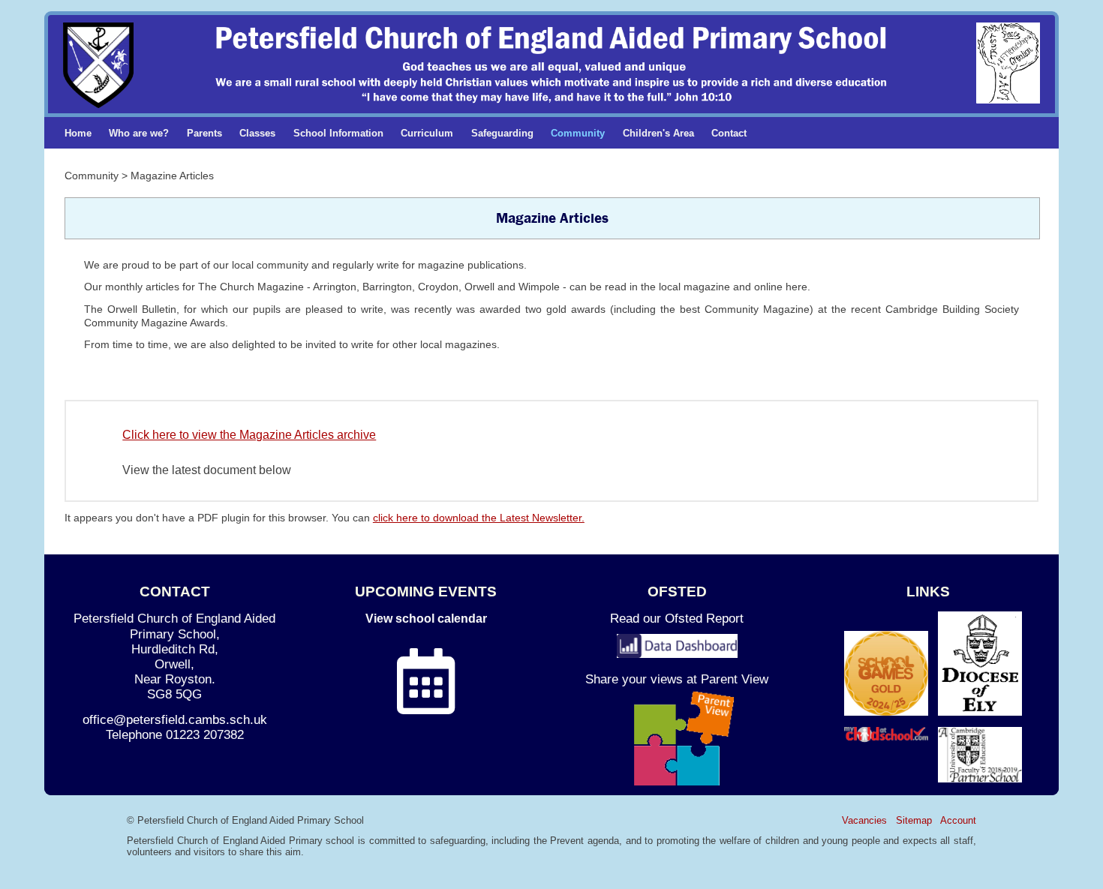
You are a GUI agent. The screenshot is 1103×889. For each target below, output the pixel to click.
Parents (204, 133)
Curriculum (427, 133)
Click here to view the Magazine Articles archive (249, 434)
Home (78, 133)
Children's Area (658, 133)
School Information (338, 133)
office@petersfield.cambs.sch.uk (175, 720)
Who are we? (139, 133)
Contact (729, 133)
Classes (257, 133)
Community (578, 133)
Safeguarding (502, 133)
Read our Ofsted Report (677, 618)
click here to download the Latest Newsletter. (479, 518)
